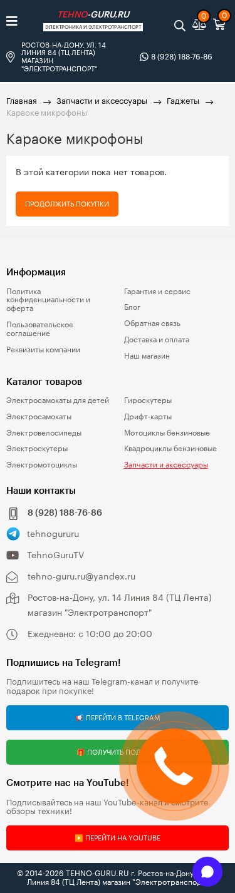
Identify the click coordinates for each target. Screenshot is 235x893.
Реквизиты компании (43, 349)
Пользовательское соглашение (39, 328)
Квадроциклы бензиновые (170, 448)
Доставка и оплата (156, 339)
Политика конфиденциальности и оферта (48, 300)
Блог (132, 306)
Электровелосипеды (43, 432)
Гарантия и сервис (157, 291)
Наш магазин (147, 355)
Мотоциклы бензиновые (167, 432)
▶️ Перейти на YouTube (117, 838)
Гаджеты (183, 101)
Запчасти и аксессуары (101, 101)
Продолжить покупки (67, 204)
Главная (21, 101)
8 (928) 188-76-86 (181, 57)
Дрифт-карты (148, 416)
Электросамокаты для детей (57, 399)
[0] (201, 25)
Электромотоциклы (41, 464)
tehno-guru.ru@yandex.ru (81, 576)
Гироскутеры (148, 399)
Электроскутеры (37, 448)
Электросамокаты (38, 416)
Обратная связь (152, 323)
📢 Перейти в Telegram (117, 717)
